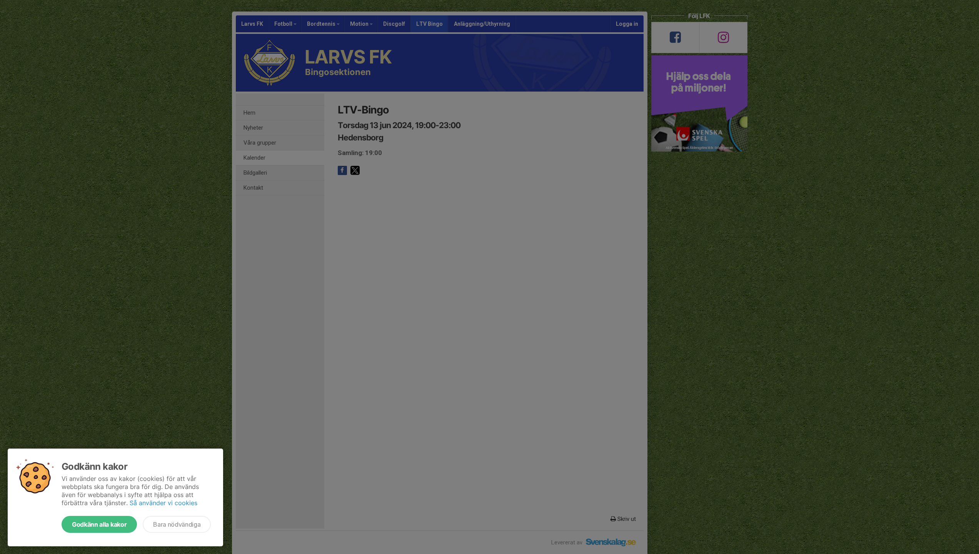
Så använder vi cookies (163, 503)
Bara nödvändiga (176, 524)
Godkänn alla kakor (99, 524)
